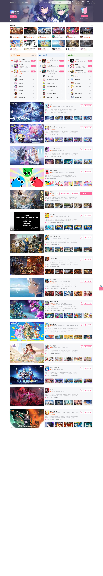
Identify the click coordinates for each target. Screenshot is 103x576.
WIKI (34, 2)
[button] (12, 208)
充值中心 (45, 2)
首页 (23, 2)
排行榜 (26, 2)
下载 (33, 60)
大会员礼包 (39, 2)
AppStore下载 (65, 193)
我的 (49, 2)
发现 (31, 2)
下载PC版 (86, 193)
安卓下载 (88, 106)
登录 (84, 16)
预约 (13, 16)
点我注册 (87, 18)
